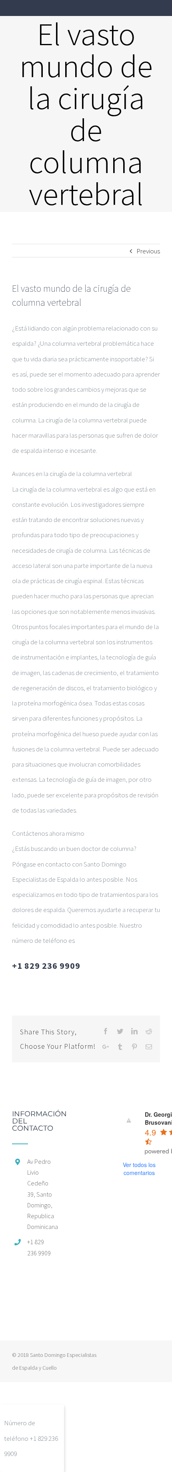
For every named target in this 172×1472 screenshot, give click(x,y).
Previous (148, 251)
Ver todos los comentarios (139, 1169)
